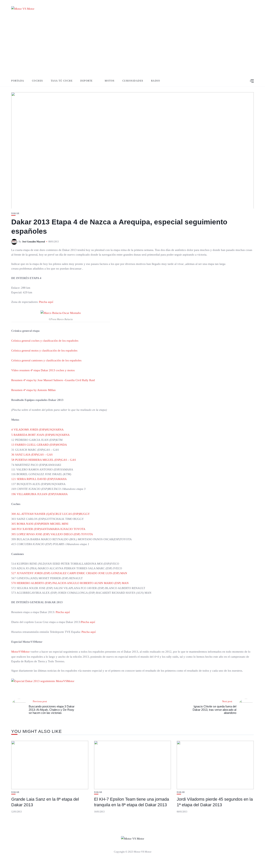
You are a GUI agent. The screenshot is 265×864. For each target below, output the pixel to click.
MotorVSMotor (20, 651)
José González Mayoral (33, 241)
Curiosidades (132, 80)
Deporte (86, 80)
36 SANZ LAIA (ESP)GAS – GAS (32, 454)
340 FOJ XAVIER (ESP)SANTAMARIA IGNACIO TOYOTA (48, 529)
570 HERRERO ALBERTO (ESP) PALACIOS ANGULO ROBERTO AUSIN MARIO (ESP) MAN (70, 583)
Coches (37, 80)
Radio (155, 80)
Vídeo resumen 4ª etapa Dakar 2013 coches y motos (43, 370)
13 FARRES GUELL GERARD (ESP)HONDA (39, 444)
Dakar (15, 213)
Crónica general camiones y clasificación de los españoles (46, 360)
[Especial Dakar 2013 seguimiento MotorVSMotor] (44, 683)
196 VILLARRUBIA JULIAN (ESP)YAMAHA (39, 494)
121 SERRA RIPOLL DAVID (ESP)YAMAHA (39, 479)
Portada (17, 80)
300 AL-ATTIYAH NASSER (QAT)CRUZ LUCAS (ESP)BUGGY (50, 513)
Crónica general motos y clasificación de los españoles (44, 350)
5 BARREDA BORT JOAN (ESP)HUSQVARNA (40, 434)
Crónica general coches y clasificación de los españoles (44, 340)
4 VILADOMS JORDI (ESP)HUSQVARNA (37, 429)
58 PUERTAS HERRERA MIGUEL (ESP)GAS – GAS (43, 459)
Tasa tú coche (62, 80)
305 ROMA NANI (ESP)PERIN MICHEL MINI (39, 523)
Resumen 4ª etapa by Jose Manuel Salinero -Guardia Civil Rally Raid (53, 380)
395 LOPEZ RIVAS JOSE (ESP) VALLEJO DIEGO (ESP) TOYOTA (52, 534)
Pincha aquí (46, 301)
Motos (110, 80)
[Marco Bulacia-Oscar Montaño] (61, 312)
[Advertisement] (132, 46)
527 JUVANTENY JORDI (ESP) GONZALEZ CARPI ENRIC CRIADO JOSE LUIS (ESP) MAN (69, 573)
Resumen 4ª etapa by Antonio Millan (33, 390)
